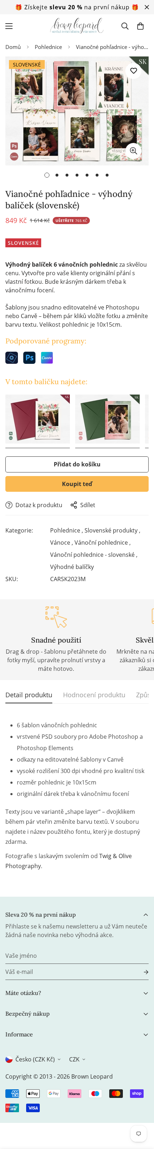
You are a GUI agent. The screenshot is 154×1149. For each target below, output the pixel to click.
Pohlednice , (66, 530)
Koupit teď (77, 484)
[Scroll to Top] (141, 1111)
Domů (13, 46)
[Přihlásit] (140, 972)
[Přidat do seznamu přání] (133, 71)
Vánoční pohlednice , (102, 542)
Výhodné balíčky (72, 567)
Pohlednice (48, 46)
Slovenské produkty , (112, 530)
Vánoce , (61, 542)
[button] (140, 26)
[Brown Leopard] (77, 26)
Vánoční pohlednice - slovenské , (94, 555)
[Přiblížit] (133, 151)
